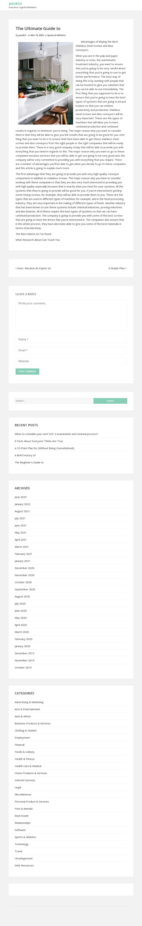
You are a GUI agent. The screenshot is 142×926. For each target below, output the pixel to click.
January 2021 (22, 561)
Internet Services (25, 780)
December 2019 (24, 653)
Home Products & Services (31, 773)
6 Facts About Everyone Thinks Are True (39, 441)
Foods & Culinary (25, 751)
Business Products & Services (32, 723)
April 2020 (21, 625)
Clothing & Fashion (26, 730)
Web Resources (24, 865)
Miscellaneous (23, 794)
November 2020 (24, 575)
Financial (19, 744)
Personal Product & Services (32, 801)
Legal (18, 787)
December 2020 (24, 568)
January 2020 (22, 646)
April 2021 (21, 539)
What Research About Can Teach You (38, 239)
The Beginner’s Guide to (29, 462)
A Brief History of (25, 455)
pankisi (15, 3)
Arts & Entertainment (27, 709)
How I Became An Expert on (34, 268)
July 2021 (20, 518)
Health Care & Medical (28, 766)
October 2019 (23, 667)
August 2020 (22, 596)
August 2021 (22, 511)
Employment (22, 737)
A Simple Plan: (117, 268)
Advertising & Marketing (29, 702)
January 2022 (22, 504)
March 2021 (22, 546)
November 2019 (24, 660)
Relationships (23, 822)
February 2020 (23, 639)
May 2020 (21, 617)
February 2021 (23, 553)
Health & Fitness (25, 759)
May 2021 (21, 532)
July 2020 (20, 603)
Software (20, 830)
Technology (22, 844)
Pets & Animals (24, 808)
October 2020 (23, 582)
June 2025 (21, 497)
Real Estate (22, 815)
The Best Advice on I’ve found (33, 234)
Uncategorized (23, 858)
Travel (18, 851)
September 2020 (25, 589)
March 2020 (22, 632)
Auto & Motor (23, 716)
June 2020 (21, 610)
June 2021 (21, 525)
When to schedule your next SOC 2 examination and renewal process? (56, 434)
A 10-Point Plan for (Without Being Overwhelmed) (44, 448)
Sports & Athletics (56, 35)
